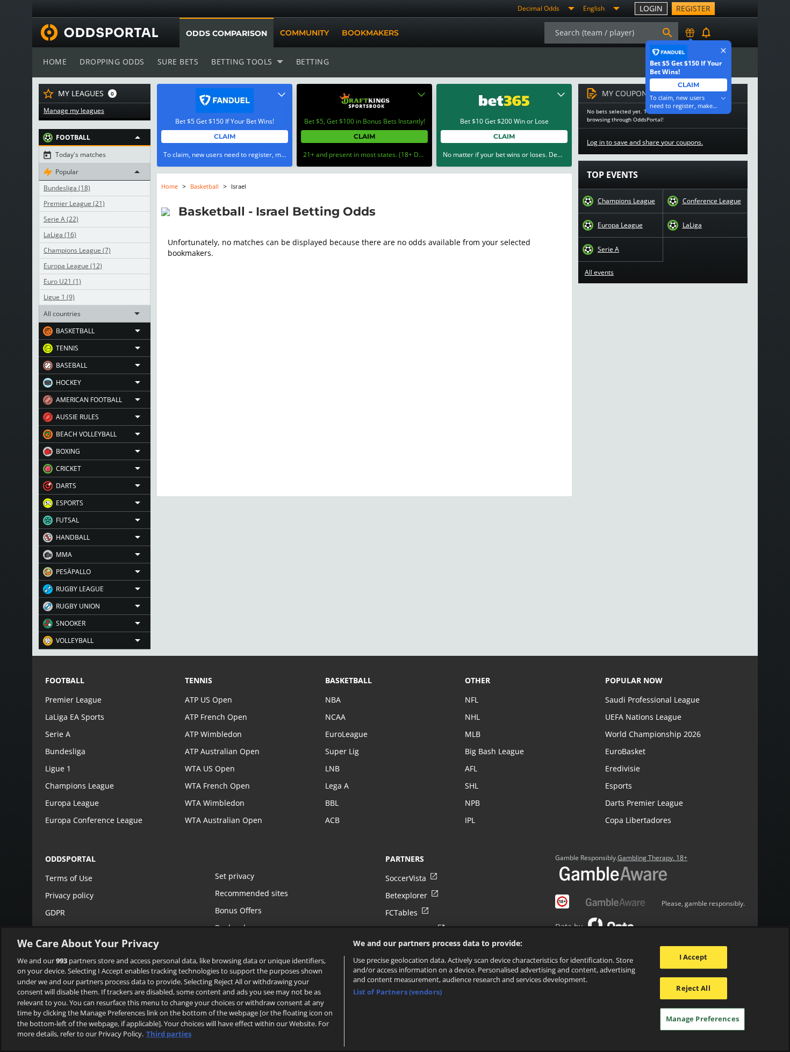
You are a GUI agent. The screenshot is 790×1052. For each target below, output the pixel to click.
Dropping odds (112, 61)
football (64, 680)
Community (304, 33)
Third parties (168, 1034)
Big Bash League (494, 751)
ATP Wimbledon (213, 734)
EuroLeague (346, 734)
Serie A (61, 219)
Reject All (693, 988)
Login (651, 8)
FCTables (401, 912)
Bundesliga (67, 188)
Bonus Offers (238, 910)
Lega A (337, 786)
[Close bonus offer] (723, 50)
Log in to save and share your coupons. (645, 142)
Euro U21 (62, 281)
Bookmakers (370, 33)
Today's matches (80, 155)
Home (55, 61)
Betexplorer (406, 895)
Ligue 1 (59, 297)
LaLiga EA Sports (74, 717)
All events (599, 272)
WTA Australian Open (223, 820)
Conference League (712, 201)
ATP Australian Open (222, 751)
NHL (472, 717)
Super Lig (342, 751)
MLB (472, 734)
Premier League (74, 203)
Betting (312, 61)
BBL (332, 803)
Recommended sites (251, 893)
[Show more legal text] (723, 98)
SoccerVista (405, 878)
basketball (348, 680)
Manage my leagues (74, 110)
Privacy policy (69, 895)
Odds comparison (226, 33)
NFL (471, 700)
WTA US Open (210, 768)
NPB (472, 803)
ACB (332, 820)
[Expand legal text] (281, 94)
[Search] (667, 33)
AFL (471, 768)
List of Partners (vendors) (397, 992)
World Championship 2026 (653, 734)
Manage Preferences (702, 1019)
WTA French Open (217, 786)
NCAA (335, 717)
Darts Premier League (644, 803)
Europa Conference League (93, 820)
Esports (618, 786)
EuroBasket (625, 751)
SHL (471, 786)
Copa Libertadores (638, 820)
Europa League (73, 266)
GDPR (55, 912)
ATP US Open (208, 700)
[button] (94, 137)
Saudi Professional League (652, 700)
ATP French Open (216, 717)
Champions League (77, 250)
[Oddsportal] (95, 32)
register (693, 8)
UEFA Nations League (643, 717)
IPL (470, 820)
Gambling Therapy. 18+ (652, 858)
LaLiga (60, 235)
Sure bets (178, 61)
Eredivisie (622, 768)
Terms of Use (68, 878)
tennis (198, 680)
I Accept (693, 957)
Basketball (204, 186)
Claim (224, 136)
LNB (332, 768)
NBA (333, 700)
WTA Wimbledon (215, 803)
